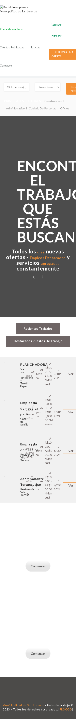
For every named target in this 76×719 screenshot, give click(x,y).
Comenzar (38, 566)
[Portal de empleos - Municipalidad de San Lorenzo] (23, 9)
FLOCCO (66, 709)
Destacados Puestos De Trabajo (38, 341)
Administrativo (15, 108)
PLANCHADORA (34, 364)
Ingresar (56, 35)
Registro (56, 24)
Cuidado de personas (42, 108)
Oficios (64, 108)
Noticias (35, 47)
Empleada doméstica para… (29, 408)
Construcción (53, 101)
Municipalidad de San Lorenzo (23, 705)
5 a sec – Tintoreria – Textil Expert (26, 377)
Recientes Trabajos (38, 328)
